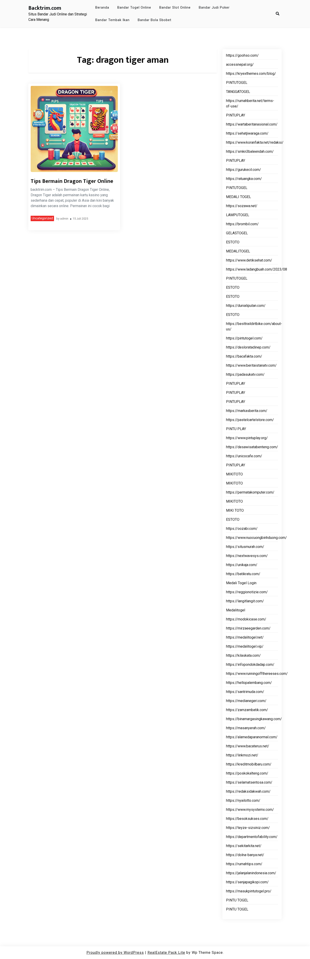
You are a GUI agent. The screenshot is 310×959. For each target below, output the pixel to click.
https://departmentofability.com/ (252, 837)
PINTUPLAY (235, 115)
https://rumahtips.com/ (244, 864)
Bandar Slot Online (175, 7)
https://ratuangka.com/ (244, 179)
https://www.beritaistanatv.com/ (251, 365)
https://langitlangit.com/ (245, 601)
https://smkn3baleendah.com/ (250, 151)
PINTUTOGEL (236, 82)
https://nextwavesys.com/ (247, 556)
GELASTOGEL (237, 233)
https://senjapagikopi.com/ (247, 882)
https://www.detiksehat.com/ (249, 260)
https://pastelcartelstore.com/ (250, 420)
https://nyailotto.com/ (243, 800)
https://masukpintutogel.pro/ (248, 891)
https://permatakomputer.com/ (250, 492)
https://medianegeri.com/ (246, 701)
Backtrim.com (44, 8)
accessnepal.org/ (240, 64)
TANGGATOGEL (238, 92)
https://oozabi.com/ (242, 528)
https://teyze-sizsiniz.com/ (248, 828)
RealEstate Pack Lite (166, 952)
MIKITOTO (234, 474)
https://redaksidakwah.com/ (248, 791)
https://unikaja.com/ (241, 565)
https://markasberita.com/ (246, 411)
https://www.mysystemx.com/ (250, 809)
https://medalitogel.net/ (245, 637)
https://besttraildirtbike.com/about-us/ (254, 326)
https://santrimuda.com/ (245, 692)
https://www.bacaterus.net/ (247, 746)
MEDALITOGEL (238, 251)
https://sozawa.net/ (241, 206)
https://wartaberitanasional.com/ (252, 124)
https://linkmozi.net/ (242, 755)
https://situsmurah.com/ (245, 547)
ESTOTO (232, 242)
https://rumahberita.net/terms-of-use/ (250, 103)
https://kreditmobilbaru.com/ (248, 764)
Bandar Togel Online (134, 7)
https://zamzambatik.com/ (247, 710)
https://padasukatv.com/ (245, 374)
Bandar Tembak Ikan (112, 20)
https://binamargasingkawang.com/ (254, 719)
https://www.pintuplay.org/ (247, 438)
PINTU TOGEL (237, 900)
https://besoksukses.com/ (247, 818)
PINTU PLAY (236, 429)
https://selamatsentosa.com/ (249, 782)
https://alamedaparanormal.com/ (252, 737)
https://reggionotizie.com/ (247, 592)
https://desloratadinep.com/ (248, 347)
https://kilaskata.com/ (243, 655)
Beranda (102, 7)
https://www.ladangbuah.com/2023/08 (256, 269)
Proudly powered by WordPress (115, 952)
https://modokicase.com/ (246, 619)
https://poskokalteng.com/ (247, 773)
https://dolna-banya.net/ (245, 855)
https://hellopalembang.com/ (249, 683)
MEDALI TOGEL (238, 197)
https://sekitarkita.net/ (243, 846)
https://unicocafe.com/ (244, 456)
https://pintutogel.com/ (244, 338)
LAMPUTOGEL (237, 215)
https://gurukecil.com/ (243, 169)
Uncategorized (42, 218)
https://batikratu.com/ (243, 574)
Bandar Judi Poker (214, 7)
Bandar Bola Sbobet (154, 20)
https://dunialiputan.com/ (246, 305)
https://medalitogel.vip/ (244, 646)
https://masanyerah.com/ (246, 728)
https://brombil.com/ (242, 224)
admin (64, 218)
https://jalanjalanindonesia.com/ (251, 873)
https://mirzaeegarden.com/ (248, 628)
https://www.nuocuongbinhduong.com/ (256, 537)
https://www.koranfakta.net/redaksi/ (254, 142)
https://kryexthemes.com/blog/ (251, 73)
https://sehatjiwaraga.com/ (247, 133)
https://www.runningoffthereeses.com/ (257, 673)
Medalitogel (235, 610)
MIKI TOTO (235, 510)
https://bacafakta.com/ (244, 356)
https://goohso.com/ (242, 55)
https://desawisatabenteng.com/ (252, 447)
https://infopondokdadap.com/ (250, 664)
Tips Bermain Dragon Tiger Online (72, 181)
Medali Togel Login (241, 583)
